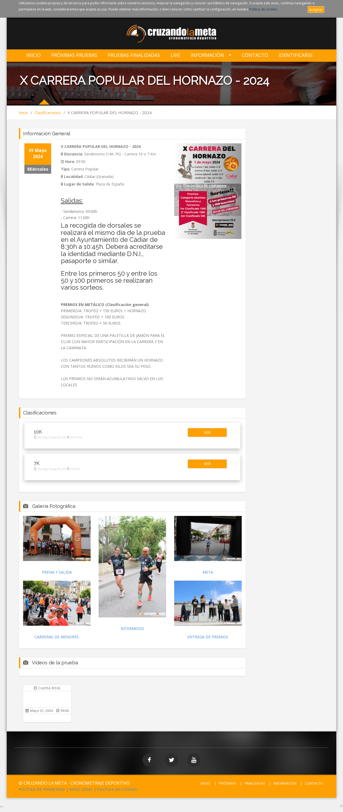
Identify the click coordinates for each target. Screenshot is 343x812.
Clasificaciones (48, 112)
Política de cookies (263, 9)
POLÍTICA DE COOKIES (117, 789)
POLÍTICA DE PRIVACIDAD (42, 789)
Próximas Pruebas (74, 55)
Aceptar (316, 9)
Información (207, 55)
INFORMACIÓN (285, 783)
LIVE (175, 55)
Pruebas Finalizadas (134, 55)
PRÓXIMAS (227, 783)
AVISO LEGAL (81, 789)
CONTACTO (314, 783)
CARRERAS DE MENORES (57, 636)
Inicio (33, 55)
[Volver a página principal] (171, 34)
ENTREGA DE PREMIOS (207, 636)
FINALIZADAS (255, 783)
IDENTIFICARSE (296, 55)
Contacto (255, 55)
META (208, 572)
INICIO (205, 783)
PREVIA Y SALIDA (57, 572)
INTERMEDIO (132, 628)
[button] (207, 432)
